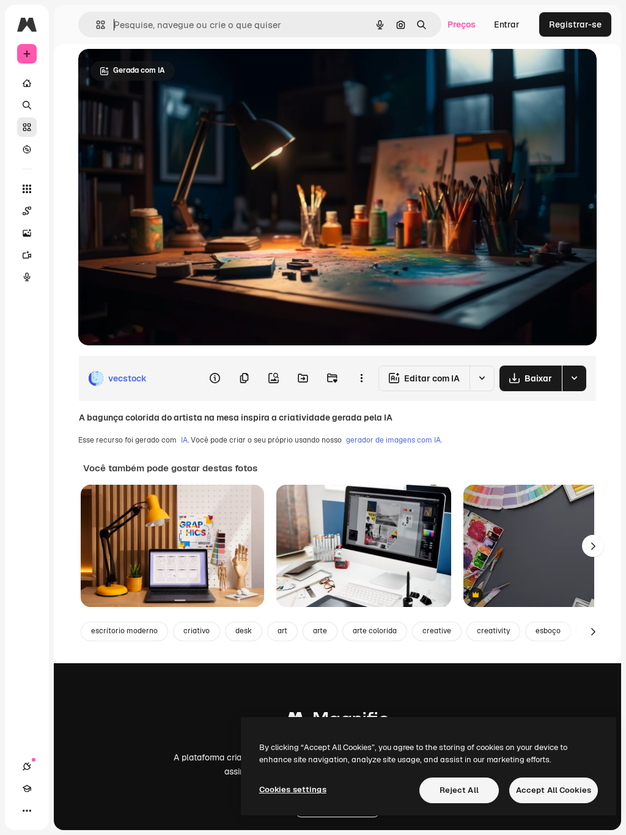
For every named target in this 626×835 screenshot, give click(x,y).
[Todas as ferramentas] (27, 189)
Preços (461, 24)
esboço (548, 631)
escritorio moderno (124, 631)
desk (243, 631)
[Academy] (27, 788)
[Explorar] (27, 149)
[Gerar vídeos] (27, 255)
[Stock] (27, 127)
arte (320, 631)
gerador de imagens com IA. (394, 440)
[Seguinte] (593, 546)
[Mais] (27, 810)
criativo (196, 631)
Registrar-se (575, 24)
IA (184, 440)
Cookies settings (292, 789)
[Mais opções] (361, 378)
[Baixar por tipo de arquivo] (574, 378)
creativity (493, 631)
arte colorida (375, 631)
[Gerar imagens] (27, 233)
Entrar (507, 24)
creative (436, 631)
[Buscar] (27, 105)
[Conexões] (27, 766)
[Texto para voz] (27, 277)
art (282, 631)
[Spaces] (27, 211)
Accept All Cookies (553, 790)
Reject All (459, 790)
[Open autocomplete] (95, 24)
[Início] (27, 83)
